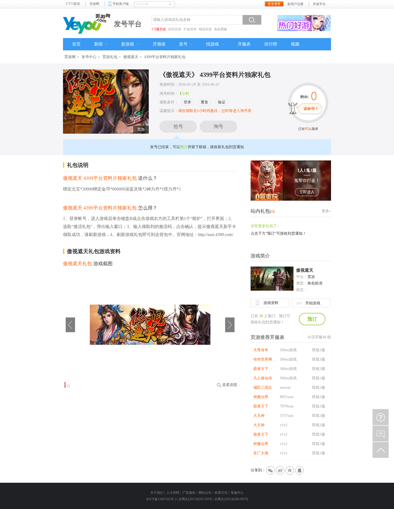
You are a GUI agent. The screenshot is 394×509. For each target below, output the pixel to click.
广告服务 (189, 493)
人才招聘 (172, 493)
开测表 (159, 44)
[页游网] (87, 23)
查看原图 (229, 385)
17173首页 (73, 4)
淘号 (218, 126)
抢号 (178, 126)
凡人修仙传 (262, 378)
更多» (326, 211)
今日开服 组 (319, 337)
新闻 (98, 44)
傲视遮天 (130, 57)
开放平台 (319, 4)
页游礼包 (109, 57)
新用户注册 (295, 4)
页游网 (94, 4)
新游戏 (127, 44)
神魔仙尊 (260, 397)
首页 (76, 44)
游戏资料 (270, 303)
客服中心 (237, 493)
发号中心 (88, 57)
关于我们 (156, 493)
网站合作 (205, 493)
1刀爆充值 (158, 29)
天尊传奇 (260, 350)
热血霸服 (220, 29)
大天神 (259, 416)
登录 (187, 102)
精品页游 (205, 29)
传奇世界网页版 (265, 359)
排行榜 (270, 44)
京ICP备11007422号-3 (161, 499)
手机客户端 (121, 4)
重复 (204, 102)
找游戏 (212, 44)
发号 (183, 44)
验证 (221, 102)
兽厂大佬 (260, 453)
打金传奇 (190, 29)
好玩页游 (174, 29)
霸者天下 (260, 369)
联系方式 (221, 493)
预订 (184, 147)
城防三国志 (262, 388)
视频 (295, 44)
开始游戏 (308, 303)
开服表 (244, 44)
